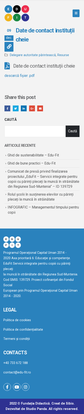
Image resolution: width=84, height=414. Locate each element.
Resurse (63, 55)
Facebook (7, 108)
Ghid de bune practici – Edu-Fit (32, 163)
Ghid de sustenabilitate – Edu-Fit (33, 155)
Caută (10, 119)
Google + (32, 108)
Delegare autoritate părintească (33, 55)
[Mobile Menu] (76, 13)
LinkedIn (24, 108)
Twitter (16, 108)
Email (40, 108)
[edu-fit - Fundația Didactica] (16, 13)
